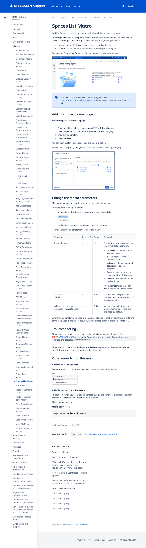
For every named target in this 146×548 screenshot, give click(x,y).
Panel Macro (21, 293)
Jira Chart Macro (23, 206)
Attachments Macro (25, 54)
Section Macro (22, 362)
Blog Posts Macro (24, 59)
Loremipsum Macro (24, 223)
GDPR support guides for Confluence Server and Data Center (23, 509)
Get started (18, 24)
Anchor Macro (22, 50)
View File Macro (23, 424)
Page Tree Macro (24, 281)
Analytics (17, 447)
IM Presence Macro (25, 187)
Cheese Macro (22, 74)
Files (15, 37)
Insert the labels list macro (64, 488)
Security (112, 540)
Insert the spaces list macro (64, 457)
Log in (131, 6)
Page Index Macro (24, 263)
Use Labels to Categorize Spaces (76, 100)
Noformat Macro (23, 243)
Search (123, 6)
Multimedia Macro (24, 227)
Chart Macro (21, 70)
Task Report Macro (24, 404)
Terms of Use (99, 540)
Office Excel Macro (24, 247)
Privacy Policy (83, 540)
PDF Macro (21, 297)
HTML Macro (22, 183)
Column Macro (22, 90)
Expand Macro (22, 153)
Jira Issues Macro (24, 210)
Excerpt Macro (22, 148)
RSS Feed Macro (23, 351)
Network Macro (23, 238)
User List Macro (23, 415)
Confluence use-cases (23, 474)
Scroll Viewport (81, 525)
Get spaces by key (60, 493)
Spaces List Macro (24, 381)
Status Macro (22, 385)
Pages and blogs (20, 33)
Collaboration (19, 442)
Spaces (16, 29)
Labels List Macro (24, 214)
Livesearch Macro (24, 218)
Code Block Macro (24, 86)
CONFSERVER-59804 (65, 337)
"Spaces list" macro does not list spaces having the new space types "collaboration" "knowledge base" (70, 465)
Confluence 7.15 (18, 17)
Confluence (66, 525)
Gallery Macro (22, 164)
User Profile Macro (24, 419)
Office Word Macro (24, 258)
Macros (16, 46)
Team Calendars (20, 462)
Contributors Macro (25, 116)
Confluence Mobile (21, 42)
